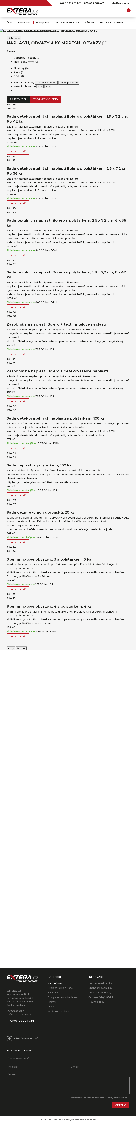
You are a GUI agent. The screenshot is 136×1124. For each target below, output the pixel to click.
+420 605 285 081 (70, 3)
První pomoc (43, 22)
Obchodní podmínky (100, 987)
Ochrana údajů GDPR (100, 997)
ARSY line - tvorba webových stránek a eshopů (68, 1119)
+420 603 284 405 (93, 3)
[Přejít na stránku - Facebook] (9, 1026)
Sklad (51, 1006)
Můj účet (120, 11)
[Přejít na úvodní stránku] (23, 11)
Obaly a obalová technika (63, 997)
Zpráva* (12, 1073)
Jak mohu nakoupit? (100, 983)
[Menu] (101, 12)
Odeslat (120, 1105)
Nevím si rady (96, 1001)
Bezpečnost (24, 22)
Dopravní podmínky (99, 992)
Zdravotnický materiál (67, 22)
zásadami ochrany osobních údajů (112, 1097)
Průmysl (52, 1001)
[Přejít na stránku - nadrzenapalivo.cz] (23, 1039)
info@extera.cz (120, 3)
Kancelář (53, 992)
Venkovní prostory (58, 1011)
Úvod (9, 22)
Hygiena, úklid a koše (60, 987)
